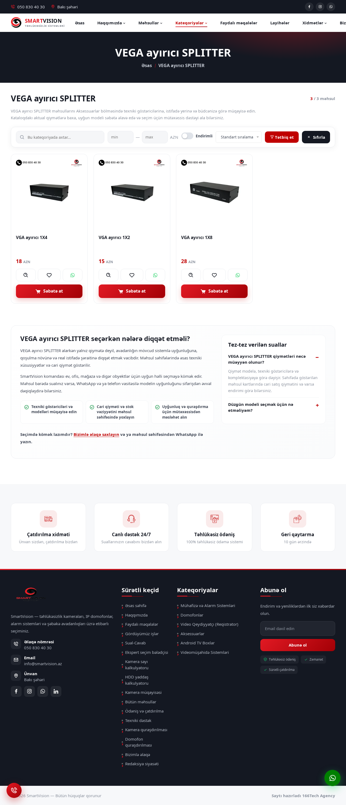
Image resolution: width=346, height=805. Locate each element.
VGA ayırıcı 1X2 (114, 237)
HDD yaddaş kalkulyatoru (136, 680)
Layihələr (280, 22)
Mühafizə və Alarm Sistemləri (208, 605)
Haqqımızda (110, 22)
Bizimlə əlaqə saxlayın (96, 434)
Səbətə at (53, 291)
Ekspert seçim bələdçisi (146, 652)
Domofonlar (192, 615)
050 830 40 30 (31, 6)
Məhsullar (149, 22)
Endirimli (204, 135)
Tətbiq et (284, 137)
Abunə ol (298, 645)
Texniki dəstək (138, 720)
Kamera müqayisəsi (143, 692)
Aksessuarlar (192, 633)
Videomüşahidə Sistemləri (205, 652)
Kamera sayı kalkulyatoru (136, 664)
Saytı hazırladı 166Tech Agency (303, 795)
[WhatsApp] (331, 6)
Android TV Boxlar (198, 642)
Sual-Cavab (135, 642)
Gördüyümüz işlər (142, 633)
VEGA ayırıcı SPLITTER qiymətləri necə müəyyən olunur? (267, 359)
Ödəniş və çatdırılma (144, 711)
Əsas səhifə (135, 605)
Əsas (79, 22)
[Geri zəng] (14, 790)
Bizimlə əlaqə (137, 754)
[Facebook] (309, 6)
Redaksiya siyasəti (142, 763)
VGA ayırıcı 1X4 (31, 237)
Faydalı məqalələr (238, 22)
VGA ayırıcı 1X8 (196, 237)
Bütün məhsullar (140, 701)
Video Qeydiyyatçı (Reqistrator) (209, 624)
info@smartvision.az (43, 663)
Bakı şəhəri (67, 6)
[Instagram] (320, 6)
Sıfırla (319, 137)
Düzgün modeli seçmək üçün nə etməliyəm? (260, 407)
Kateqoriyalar (190, 22)
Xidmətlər (313, 22)
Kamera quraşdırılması (146, 729)
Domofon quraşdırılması (138, 742)
